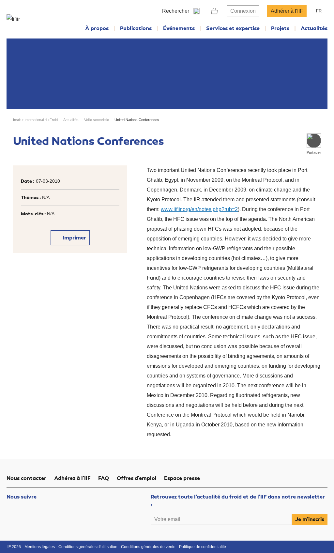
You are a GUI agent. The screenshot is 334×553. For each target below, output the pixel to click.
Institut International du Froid (35, 120)
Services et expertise (233, 28)
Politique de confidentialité (202, 547)
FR (319, 10)
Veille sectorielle (96, 120)
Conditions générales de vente (148, 547)
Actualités (314, 28)
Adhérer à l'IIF (287, 11)
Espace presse (182, 478)
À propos (97, 28)
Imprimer (73, 238)
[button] (314, 140)
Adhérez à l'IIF (72, 478)
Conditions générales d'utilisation (87, 547)
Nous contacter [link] (26, 478)
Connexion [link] (243, 11)
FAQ (103, 478)
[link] (214, 11)
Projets (280, 28)
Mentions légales (39, 547)
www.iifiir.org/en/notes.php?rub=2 (199, 209)
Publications (136, 28)
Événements (179, 28)
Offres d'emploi (136, 478)
